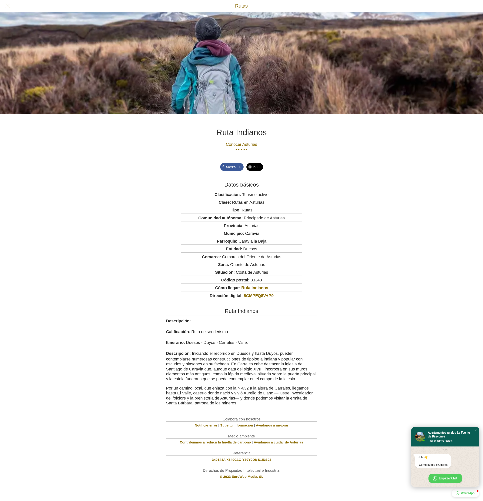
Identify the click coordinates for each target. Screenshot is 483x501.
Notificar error (206, 425)
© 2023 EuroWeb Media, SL (241, 477)
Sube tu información (236, 425)
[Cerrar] (7, 6)
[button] (476, 430)
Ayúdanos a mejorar (272, 425)
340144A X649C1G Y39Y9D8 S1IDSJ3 (241, 460)
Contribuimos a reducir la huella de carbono (215, 442)
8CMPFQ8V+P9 (259, 295)
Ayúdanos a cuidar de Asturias (278, 442)
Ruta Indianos (254, 287)
